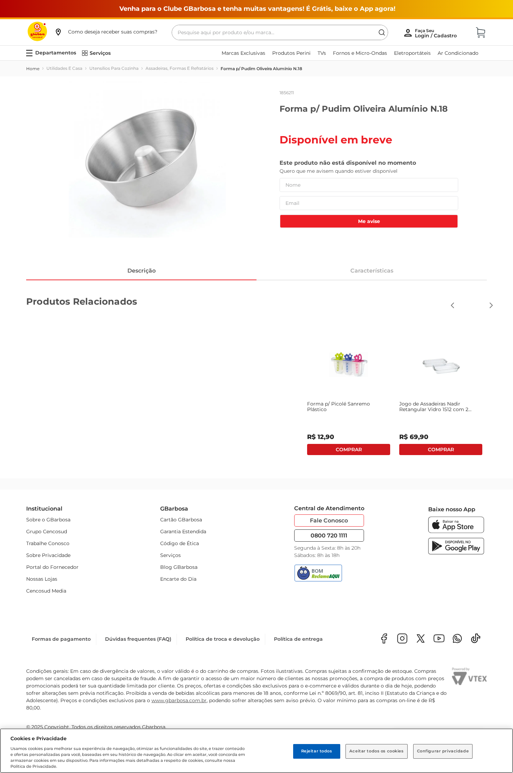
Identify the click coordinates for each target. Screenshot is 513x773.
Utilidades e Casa (64, 68)
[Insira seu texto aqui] (457, 639)
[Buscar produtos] (382, 32)
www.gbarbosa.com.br (179, 700)
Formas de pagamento (61, 639)
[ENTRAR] (436, 33)
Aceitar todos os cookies (376, 751)
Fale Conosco (329, 520)
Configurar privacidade (443, 751)
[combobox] (280, 32)
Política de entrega (298, 639)
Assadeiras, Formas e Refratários (180, 68)
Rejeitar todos (316, 751)
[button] (105, 31)
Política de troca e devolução (223, 639)
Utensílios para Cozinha (114, 68)
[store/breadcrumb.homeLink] (32, 69)
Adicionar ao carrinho (348, 449)
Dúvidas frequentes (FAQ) (138, 639)
